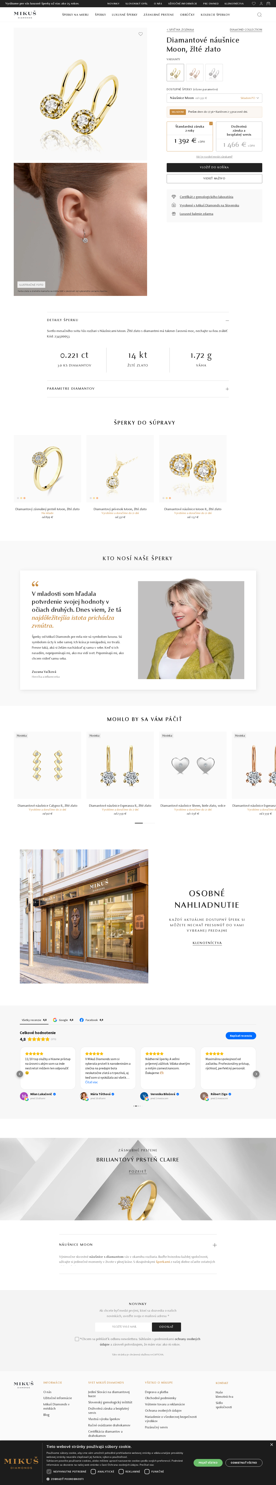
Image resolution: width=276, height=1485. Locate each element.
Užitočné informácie (182, 4)
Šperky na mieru (75, 15)
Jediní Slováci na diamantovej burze (109, 1394)
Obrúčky (187, 15)
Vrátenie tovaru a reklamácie (165, 1404)
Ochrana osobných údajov (163, 1410)
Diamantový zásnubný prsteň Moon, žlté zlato (48, 509)
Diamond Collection (246, 30)
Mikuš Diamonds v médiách (56, 1406)
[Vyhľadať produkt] (259, 14)
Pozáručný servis (156, 1427)
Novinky (113, 4)
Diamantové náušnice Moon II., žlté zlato (192, 509)
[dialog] (138, 1462)
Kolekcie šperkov (215, 15)
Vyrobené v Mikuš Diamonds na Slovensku (209, 205)
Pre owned (211, 4)
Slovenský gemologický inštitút (110, 1402)
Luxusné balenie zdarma (196, 214)
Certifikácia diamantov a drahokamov (105, 1434)
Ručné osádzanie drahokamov (109, 1425)
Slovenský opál (136, 4)
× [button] (271, 1444)
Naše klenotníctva (224, 1395)
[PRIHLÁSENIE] (261, 3)
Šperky (100, 15)
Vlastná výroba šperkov (104, 1419)
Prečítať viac (147, 1464)
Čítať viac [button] (91, 1082)
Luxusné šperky (125, 15)
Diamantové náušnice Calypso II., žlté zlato (47, 806)
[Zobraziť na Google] (24, 1096)
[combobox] (214, 98)
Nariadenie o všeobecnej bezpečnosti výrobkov (171, 1419)
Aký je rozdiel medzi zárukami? (214, 157)
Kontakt (222, 1383)
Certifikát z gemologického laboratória (206, 197)
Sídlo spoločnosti (224, 1405)
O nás (158, 4)
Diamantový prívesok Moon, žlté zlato (120, 509)
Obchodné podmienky (160, 1398)
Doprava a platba (156, 1392)
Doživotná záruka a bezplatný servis (108, 1411)
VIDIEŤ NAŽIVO (214, 178)
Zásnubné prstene (159, 15)
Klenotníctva (234, 4)
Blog (46, 1415)
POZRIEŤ (138, 1172)
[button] (20, 1074)
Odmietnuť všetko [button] (244, 1462)
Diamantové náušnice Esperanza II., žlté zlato (120, 806)
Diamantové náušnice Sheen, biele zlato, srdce (193, 806)
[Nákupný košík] (269, 3)
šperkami (163, 1262)
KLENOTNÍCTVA (207, 943)
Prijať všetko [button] (208, 1462)
